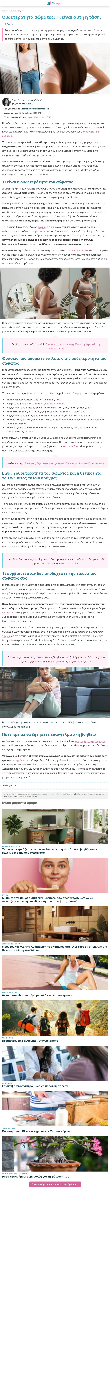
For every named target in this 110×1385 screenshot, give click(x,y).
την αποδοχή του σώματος (90, 741)
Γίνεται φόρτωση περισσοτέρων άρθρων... (55, 1184)
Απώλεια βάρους (17, 11)
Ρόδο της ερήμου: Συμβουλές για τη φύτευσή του (35, 1176)
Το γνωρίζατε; (9, 1128)
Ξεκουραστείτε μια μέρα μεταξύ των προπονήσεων (37, 995)
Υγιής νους (7, 1038)
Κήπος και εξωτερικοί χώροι (15, 1174)
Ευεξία (5, 895)
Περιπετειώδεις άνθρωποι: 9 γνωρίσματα (30, 1040)
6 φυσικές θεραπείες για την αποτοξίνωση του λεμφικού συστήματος (64, 463)
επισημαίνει (9, 612)
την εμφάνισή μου (52, 403)
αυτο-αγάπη (70, 446)
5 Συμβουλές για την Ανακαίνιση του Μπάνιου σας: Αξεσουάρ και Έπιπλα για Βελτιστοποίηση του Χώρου (54, 948)
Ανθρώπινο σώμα (10, 993)
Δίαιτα (5, 11)
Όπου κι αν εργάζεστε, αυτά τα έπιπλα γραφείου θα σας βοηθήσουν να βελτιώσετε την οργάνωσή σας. (50, 851)
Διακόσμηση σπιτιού (12, 846)
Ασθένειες (7, 1083)
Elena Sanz (27, 103)
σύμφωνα (47, 531)
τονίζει (42, 227)
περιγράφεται (20, 760)
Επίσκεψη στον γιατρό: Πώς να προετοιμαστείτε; (35, 1086)
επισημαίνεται (80, 250)
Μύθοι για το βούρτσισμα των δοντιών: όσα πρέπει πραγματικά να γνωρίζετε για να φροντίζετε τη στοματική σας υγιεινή (47, 899)
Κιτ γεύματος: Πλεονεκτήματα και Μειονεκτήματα (36, 1131)
